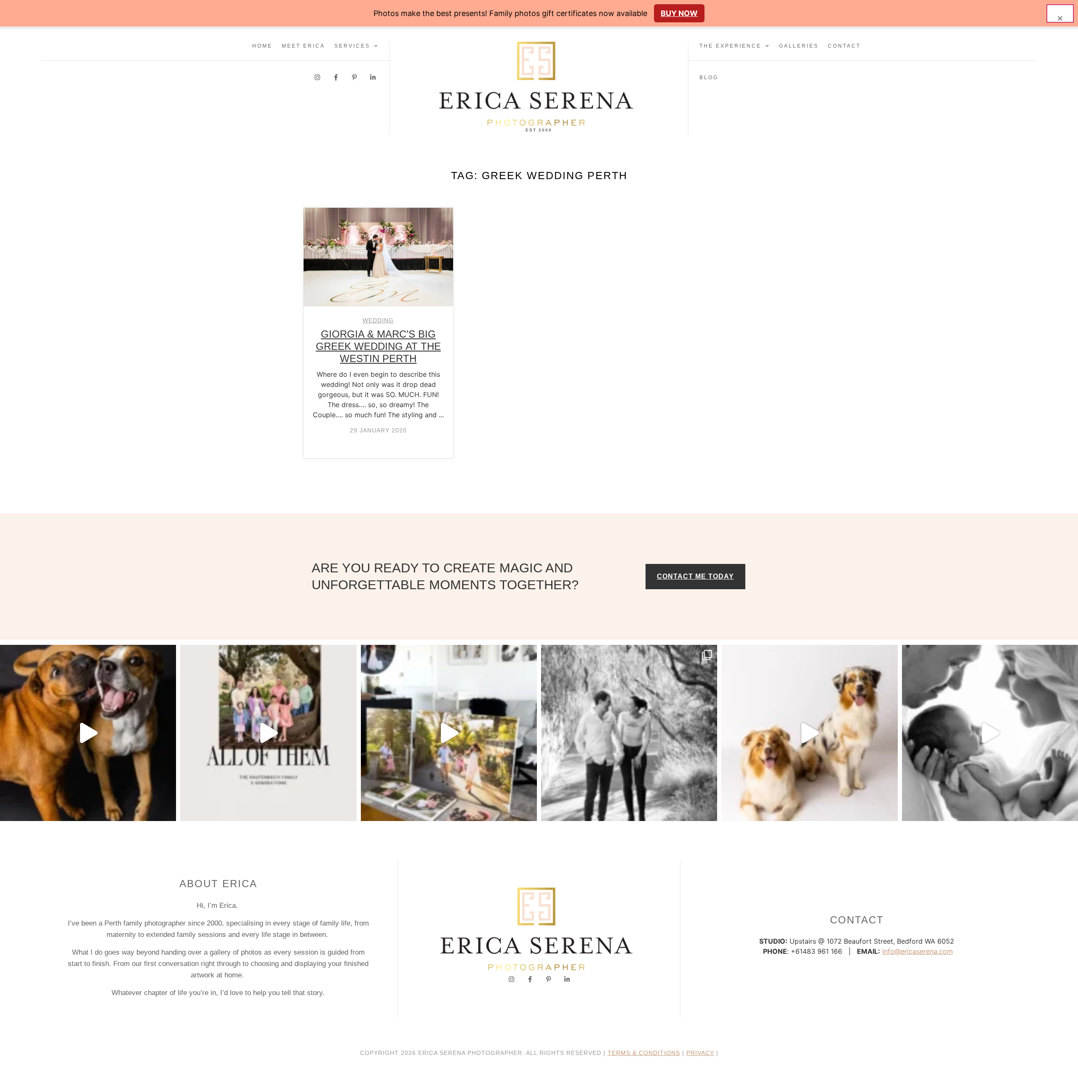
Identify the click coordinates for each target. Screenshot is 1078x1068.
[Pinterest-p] (354, 77)
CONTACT (844, 46)
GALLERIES (799, 46)
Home (262, 46)
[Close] (1060, 13)
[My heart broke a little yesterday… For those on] (88, 733)
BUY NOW (679, 13)
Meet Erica (303, 46)
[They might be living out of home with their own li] (629, 733)
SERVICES (352, 46)
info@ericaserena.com (917, 951)
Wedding (378, 320)
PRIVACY (700, 1052)
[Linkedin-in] (373, 77)
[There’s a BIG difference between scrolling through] (990, 733)
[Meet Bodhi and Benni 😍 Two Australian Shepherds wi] (809, 733)
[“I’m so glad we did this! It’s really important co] (449, 733)
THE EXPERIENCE (730, 46)
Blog (708, 78)
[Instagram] (317, 77)
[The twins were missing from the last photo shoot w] (268, 733)
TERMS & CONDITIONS (644, 1052)
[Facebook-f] (336, 77)
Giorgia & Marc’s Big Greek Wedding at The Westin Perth (378, 346)
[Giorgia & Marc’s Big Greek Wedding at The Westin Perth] (378, 257)
